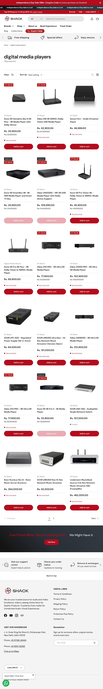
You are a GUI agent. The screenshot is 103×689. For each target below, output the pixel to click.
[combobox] (56, 19)
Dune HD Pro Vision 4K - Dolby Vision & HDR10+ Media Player (84, 195)
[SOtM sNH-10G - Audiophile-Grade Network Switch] (84, 387)
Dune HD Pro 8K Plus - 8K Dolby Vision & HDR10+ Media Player (18, 270)
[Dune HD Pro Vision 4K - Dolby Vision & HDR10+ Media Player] (84, 171)
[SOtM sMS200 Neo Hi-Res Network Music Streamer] (51, 458)
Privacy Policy (60, 599)
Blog (6, 31)
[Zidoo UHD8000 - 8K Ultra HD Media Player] (84, 316)
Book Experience (48, 26)
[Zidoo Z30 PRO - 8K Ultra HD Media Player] (51, 245)
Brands (72, 12)
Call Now (51, 542)
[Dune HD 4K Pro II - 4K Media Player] (51, 387)
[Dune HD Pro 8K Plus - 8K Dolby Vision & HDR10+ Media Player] (18, 245)
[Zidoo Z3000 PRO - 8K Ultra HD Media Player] (84, 245)
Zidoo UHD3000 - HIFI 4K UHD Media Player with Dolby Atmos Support (51, 195)
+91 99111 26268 (18, 646)
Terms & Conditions (63, 594)
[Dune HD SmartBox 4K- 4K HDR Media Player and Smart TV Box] (18, 171)
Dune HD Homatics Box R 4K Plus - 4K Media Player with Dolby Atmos (17, 122)
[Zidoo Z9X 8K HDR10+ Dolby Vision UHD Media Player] (51, 97)
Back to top (52, 576)
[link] (25, 518)
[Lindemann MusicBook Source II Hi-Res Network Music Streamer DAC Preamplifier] (84, 458)
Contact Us (59, 619)
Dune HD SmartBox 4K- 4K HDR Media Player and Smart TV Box (18, 195)
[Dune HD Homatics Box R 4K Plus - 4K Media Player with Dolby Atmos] (18, 97)
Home (6, 45)
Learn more (30, 12)
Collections (16, 31)
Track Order (66, 26)
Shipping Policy (61, 604)
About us (32, 26)
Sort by (23, 74)
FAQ (80, 12)
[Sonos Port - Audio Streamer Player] (84, 97)
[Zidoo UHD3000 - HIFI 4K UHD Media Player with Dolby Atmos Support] (51, 171)
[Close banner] (100, 2)
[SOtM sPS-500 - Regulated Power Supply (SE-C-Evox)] (18, 316)
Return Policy (60, 609)
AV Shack (13, 680)
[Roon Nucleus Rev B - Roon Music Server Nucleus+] (18, 458)
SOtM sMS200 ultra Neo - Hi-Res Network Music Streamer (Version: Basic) (51, 340)
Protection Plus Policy (63, 614)
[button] (97, 19)
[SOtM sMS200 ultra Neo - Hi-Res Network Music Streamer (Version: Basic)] (51, 316)
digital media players (18, 45)
